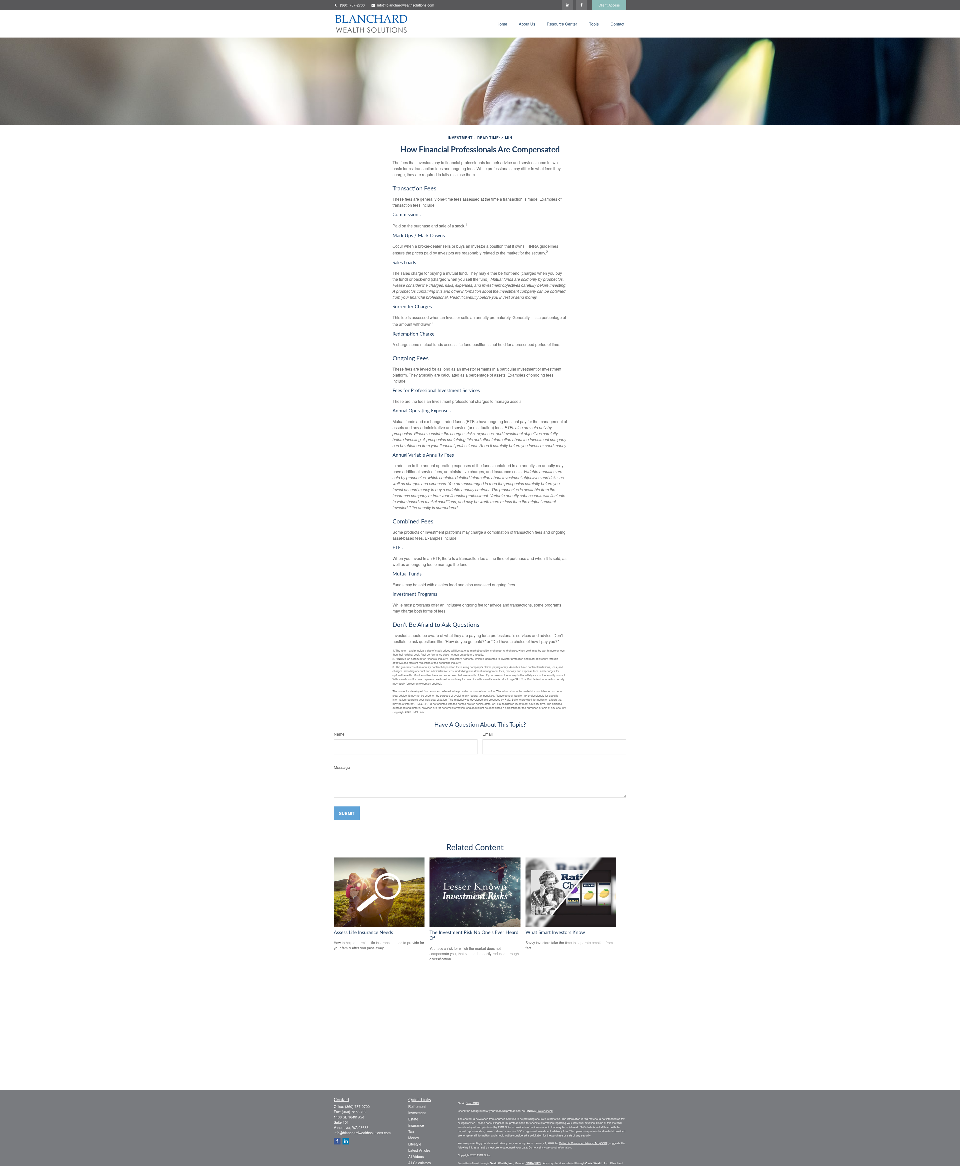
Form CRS (472, 1103)
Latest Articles (419, 1150)
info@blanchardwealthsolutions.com (405, 5)
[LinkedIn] (567, 5)
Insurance (416, 1125)
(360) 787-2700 (352, 5)
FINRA (530, 1163)
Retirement (417, 1106)
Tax (411, 1131)
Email (487, 734)
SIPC (537, 1163)
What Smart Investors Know (555, 932)
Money (413, 1137)
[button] (501, 24)
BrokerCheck (544, 1111)
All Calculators (419, 1162)
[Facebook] (581, 5)
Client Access (609, 5)
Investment (417, 1112)
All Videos (416, 1156)
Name (339, 734)
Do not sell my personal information (549, 1147)
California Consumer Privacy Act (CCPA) (583, 1143)
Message (342, 767)
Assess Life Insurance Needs (363, 932)
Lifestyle (414, 1143)
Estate (413, 1118)
